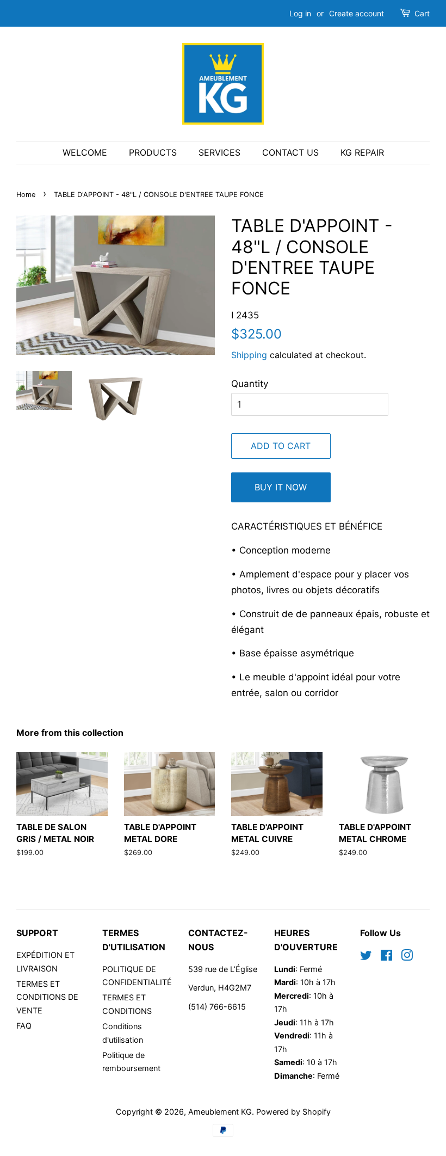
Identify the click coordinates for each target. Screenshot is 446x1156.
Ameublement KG (220, 1111)
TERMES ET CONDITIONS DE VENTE (47, 997)
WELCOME (85, 152)
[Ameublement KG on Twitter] (366, 957)
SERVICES (219, 152)
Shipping (249, 354)
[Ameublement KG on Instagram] (407, 957)
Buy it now (281, 487)
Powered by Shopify (293, 1111)
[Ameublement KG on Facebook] (386, 957)
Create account (356, 13)
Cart (422, 13)
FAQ (24, 1025)
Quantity (249, 383)
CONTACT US (290, 152)
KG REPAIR (362, 152)
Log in (300, 13)
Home (25, 194)
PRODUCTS (153, 152)
